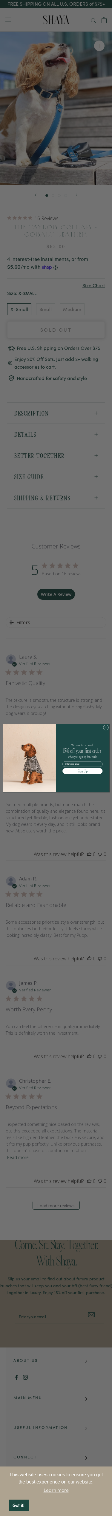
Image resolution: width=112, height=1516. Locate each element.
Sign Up (82, 770)
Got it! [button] (18, 1505)
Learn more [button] (56, 1490)
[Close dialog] (105, 727)
